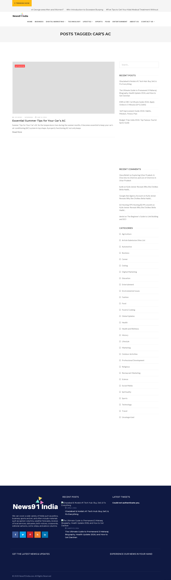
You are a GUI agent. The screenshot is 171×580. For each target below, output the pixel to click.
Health (125, 322)
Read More (17, 132)
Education (126, 278)
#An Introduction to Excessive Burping (75, 9)
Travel (124, 411)
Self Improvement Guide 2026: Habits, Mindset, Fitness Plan (135, 112)
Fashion (125, 297)
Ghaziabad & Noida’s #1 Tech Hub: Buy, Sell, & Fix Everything (138, 82)
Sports (124, 398)
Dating (125, 265)
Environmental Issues (131, 291)
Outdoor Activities (130, 354)
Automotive (19, 66)
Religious (126, 367)
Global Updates (128, 316)
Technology (127, 404)
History (125, 335)
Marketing (126, 348)
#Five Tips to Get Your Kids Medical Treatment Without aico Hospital (129, 9)
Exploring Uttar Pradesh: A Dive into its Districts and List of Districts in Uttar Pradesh (137, 178)
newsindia (29, 117)
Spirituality (126, 392)
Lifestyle (125, 341)
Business (125, 253)
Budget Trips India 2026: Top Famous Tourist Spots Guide (138, 121)
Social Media (127, 385)
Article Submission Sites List (133, 240)
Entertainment (128, 284)
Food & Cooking (128, 310)
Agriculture (126, 234)
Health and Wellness (130, 329)
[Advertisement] (139, 146)
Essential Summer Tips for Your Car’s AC (38, 120)
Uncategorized (128, 417)
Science (125, 379)
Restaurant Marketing (131, 373)
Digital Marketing (129, 272)
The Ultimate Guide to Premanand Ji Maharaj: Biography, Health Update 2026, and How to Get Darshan (138, 93)
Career (125, 259)
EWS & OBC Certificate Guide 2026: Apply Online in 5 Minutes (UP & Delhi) (136, 103)
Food (124, 303)
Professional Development (133, 360)
